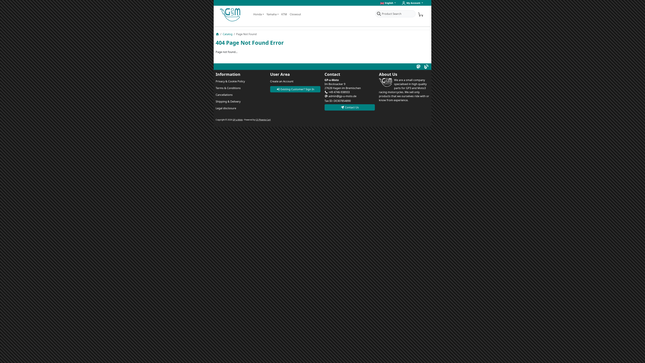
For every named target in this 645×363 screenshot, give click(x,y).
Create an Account (281, 81)
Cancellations (224, 95)
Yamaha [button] (272, 14)
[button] (388, 3)
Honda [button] (257, 14)
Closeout (295, 14)
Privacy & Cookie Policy (230, 81)
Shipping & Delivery (228, 101)
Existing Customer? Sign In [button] (297, 89)
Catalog (227, 34)
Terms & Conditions (228, 88)
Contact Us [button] (351, 107)
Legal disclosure (226, 108)
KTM (284, 14)
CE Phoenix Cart (263, 119)
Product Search (391, 14)
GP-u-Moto (238, 119)
